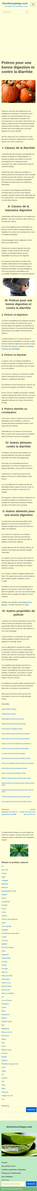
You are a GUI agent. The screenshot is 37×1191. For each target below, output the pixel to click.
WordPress (19, 1189)
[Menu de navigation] (33, 4)
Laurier (4, 1007)
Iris (3, 997)
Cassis (4, 908)
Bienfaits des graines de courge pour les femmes (14, 723)
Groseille (5, 968)
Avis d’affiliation (7, 1177)
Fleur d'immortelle (7, 947)
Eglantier (4, 944)
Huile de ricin (6, 990)
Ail (2, 866)
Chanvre (4, 916)
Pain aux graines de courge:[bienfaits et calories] (14, 773)
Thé (3, 1081)
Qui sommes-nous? (9, 1166)
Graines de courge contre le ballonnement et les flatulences (16, 743)
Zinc (3, 1099)
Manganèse (5, 1014)
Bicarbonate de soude (9, 891)
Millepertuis (5, 1028)
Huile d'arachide (7, 976)
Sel (3, 1074)
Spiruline (4, 1078)
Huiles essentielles (8, 993)
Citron (4, 923)
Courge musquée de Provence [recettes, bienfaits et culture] (17, 801)
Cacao (4, 898)
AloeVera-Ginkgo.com (19, 1126)
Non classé (5, 1035)
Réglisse (4, 1060)
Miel (3, 1025)
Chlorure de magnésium (10, 919)
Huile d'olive (6, 979)
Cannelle (4, 905)
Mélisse (4, 1018)
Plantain (4, 1057)
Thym (3, 1085)
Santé (3, 1067)
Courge (4, 937)
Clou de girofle (6, 926)
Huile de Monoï (7, 986)
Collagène (5, 930)
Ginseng (4, 961)
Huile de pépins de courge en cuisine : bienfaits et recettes (16, 758)
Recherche (5, 1106)
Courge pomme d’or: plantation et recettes (12, 728)
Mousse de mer (7, 1032)
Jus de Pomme (7, 1000)
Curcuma (5, 940)
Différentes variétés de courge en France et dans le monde (16, 778)
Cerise (4, 912)
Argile (3, 877)
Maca (3, 1011)
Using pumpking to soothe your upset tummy (13, 718)
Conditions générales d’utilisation (14, 1169)
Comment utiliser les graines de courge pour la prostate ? (16, 733)
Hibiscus (4, 972)
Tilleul (3, 1088)
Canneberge (6, 901)
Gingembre (5, 954)
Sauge (4, 1071)
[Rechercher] (27, 12)
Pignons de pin (6, 1050)
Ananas (4, 873)
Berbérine (5, 884)
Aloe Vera (5, 870)
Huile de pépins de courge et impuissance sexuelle (14, 768)
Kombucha (5, 1004)
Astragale (5, 880)
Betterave (5, 887)
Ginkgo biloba (6, 958)
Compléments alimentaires (11, 933)
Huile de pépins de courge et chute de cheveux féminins (15, 738)
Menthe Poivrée (7, 1021)
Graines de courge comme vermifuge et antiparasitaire (15, 748)
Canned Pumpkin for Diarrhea (9, 709)
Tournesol (5, 1092)
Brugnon (4, 894)
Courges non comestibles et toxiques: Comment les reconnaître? (18, 763)
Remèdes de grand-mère (10, 1064)
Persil (3, 1046)
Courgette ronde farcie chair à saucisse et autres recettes (16, 796)
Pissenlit (4, 1053)
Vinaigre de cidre (7, 1095)
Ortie (3, 1043)
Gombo (4, 965)
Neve (3, 1189)
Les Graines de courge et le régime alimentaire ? (14, 753)
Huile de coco (6, 983)
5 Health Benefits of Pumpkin (9, 713)
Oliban (4, 1039)
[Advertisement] (18, 34)
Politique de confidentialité (11, 1173)
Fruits (3, 951)
